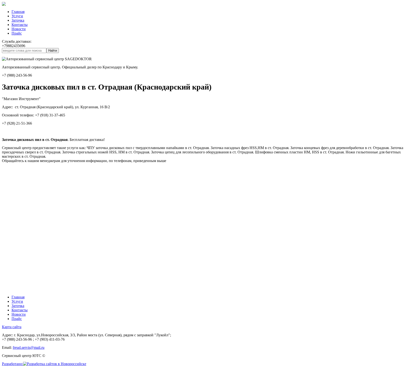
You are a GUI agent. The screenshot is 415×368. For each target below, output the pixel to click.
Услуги (17, 16)
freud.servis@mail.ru (28, 347)
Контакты (20, 25)
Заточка (18, 20)
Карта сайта (11, 327)
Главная (18, 12)
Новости (19, 29)
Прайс (17, 33)
